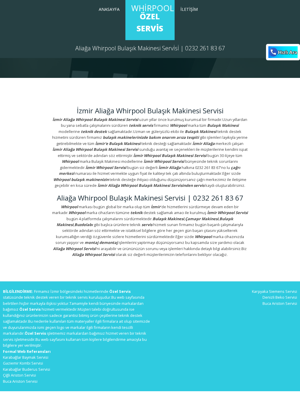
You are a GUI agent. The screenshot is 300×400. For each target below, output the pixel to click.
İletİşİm (189, 9)
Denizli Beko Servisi (279, 297)
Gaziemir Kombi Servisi (23, 363)
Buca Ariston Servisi (20, 381)
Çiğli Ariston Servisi (19, 375)
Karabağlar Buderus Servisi (26, 369)
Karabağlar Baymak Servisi (25, 357)
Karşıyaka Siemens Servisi (274, 291)
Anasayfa (109, 9)
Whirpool (152, 18)
